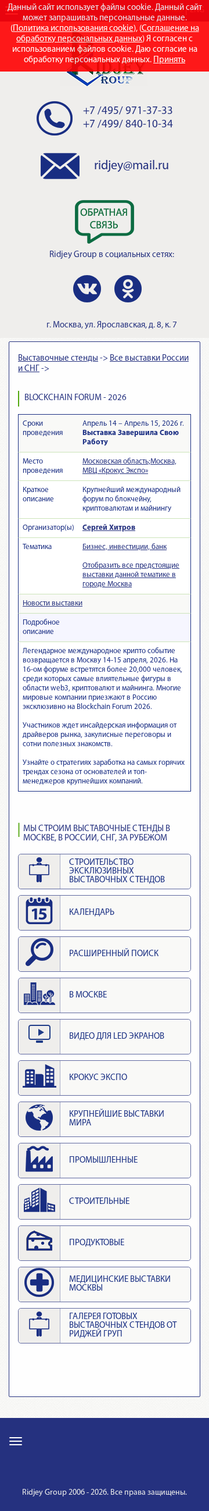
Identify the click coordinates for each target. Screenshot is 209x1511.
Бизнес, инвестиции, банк (124, 547)
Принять (169, 60)
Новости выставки (52, 603)
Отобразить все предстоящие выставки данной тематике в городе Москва (130, 575)
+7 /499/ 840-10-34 (128, 124)
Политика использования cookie (73, 28)
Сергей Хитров (108, 528)
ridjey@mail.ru (131, 166)
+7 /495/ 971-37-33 (128, 111)
